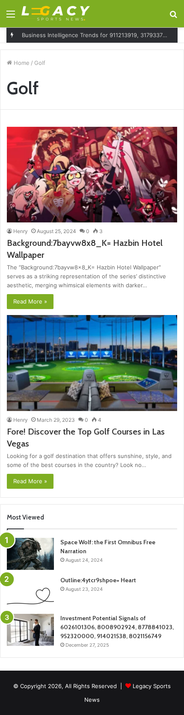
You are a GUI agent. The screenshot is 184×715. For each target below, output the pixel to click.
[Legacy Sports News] (55, 13)
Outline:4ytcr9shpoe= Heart (98, 580)
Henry (20, 231)
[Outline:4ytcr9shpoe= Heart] (30, 592)
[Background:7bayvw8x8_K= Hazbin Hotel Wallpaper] (92, 175)
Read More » (30, 301)
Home (21, 62)
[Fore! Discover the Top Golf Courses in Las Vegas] (92, 363)
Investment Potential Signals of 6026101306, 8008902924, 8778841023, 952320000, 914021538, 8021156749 (117, 627)
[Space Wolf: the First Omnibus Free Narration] (30, 554)
